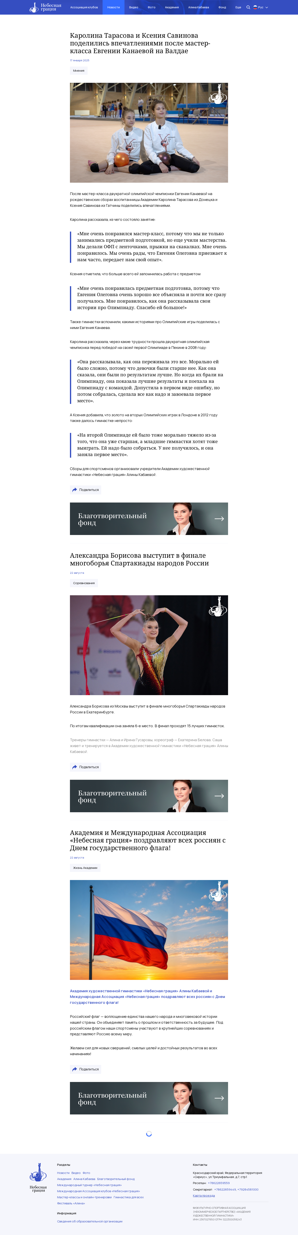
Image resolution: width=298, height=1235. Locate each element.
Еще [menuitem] (238, 7)
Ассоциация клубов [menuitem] (84, 7)
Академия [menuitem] (172, 7)
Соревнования (84, 583)
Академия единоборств (90, 1155)
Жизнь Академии (85, 868)
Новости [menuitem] (113, 7)
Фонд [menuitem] (222, 7)
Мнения (78, 71)
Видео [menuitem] (133, 7)
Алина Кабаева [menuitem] (198, 7)
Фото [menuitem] (151, 7)
